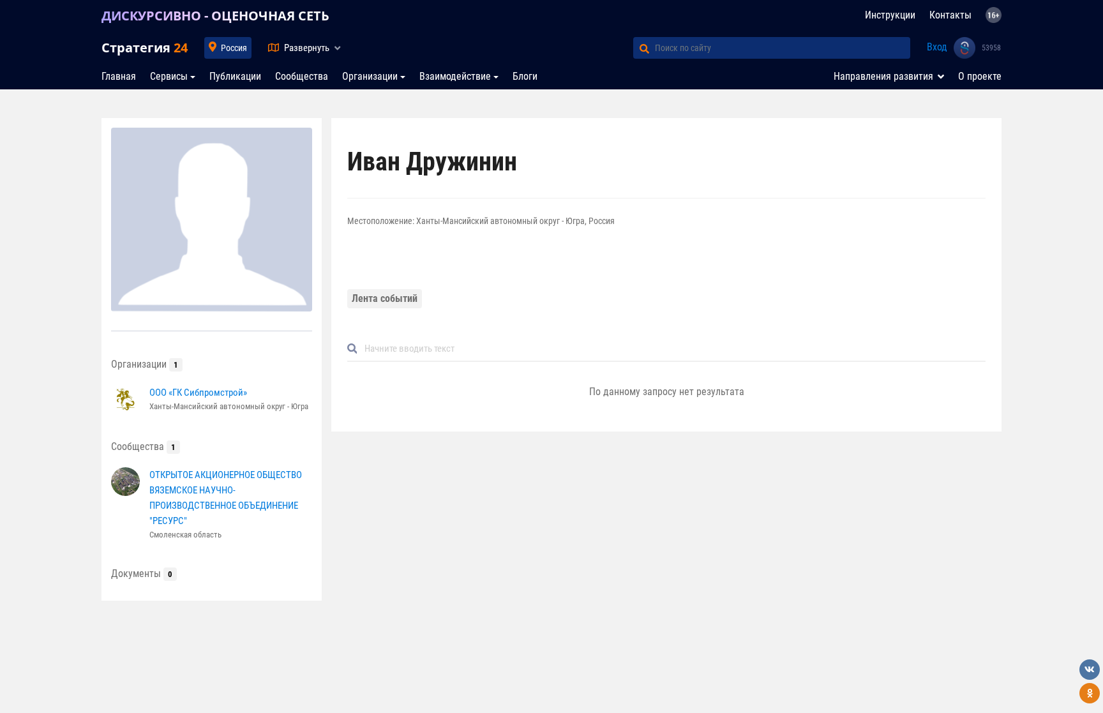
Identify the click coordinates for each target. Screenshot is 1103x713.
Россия (234, 48)
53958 (991, 47)
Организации (370, 76)
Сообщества (301, 76)
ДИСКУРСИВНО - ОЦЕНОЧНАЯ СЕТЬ (215, 15)
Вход (937, 47)
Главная (118, 76)
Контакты (950, 15)
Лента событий (384, 298)
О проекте (980, 76)
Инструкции (890, 15)
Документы (141, 573)
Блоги (525, 76)
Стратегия (144, 47)
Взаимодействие (455, 76)
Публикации (235, 76)
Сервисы (169, 76)
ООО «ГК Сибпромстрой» (198, 392)
